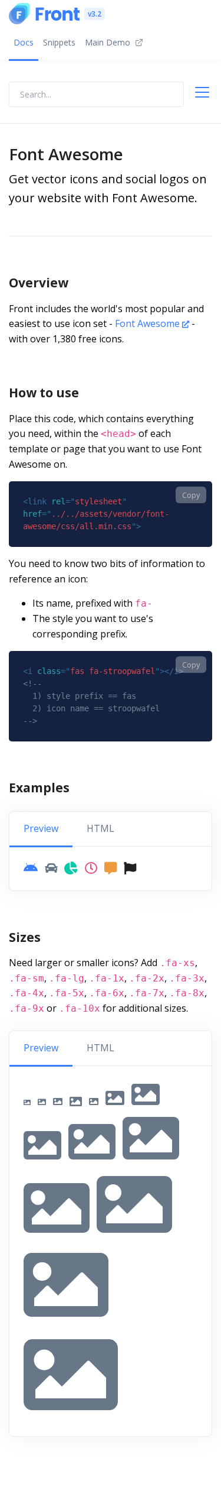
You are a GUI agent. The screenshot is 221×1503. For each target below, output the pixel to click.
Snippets (59, 42)
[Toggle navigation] (207, 95)
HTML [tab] (100, 828)
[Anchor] (77, 283)
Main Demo (107, 42)
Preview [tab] (41, 828)
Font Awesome (148, 323)
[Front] (44, 13)
